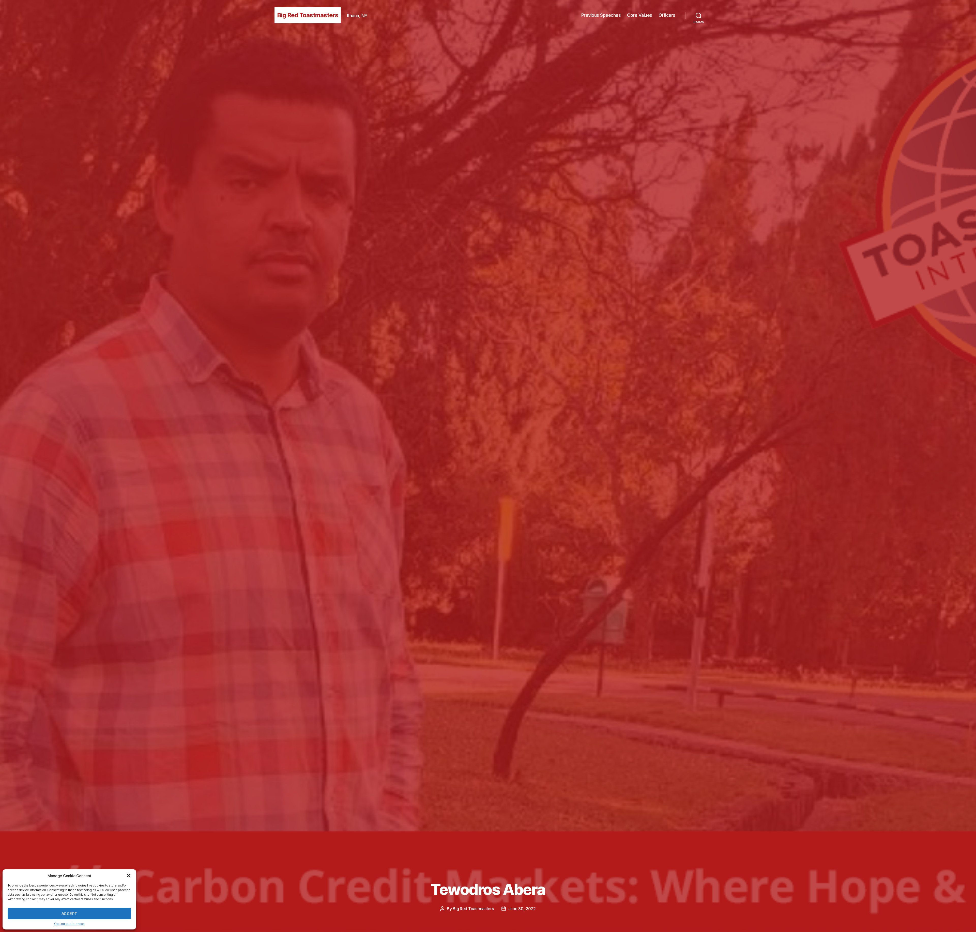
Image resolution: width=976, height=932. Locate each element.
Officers (667, 15)
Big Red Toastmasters (307, 15)
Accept (69, 913)
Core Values (639, 15)
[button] (128, 875)
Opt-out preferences (69, 924)
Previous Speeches (601, 15)
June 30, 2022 (522, 908)
